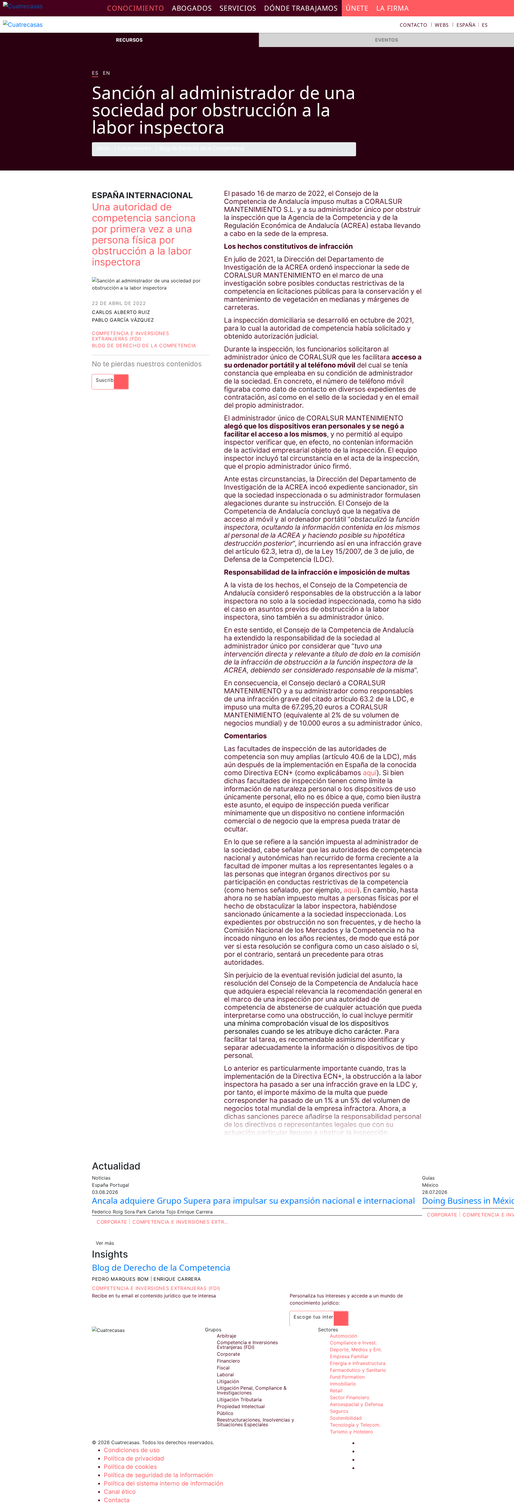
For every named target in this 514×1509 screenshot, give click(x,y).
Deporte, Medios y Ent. (356, 1349)
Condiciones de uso (132, 1450)
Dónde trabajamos (301, 8)
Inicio (103, 148)
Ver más (105, 1243)
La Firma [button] (392, 8)
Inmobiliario (343, 1383)
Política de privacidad (134, 1458)
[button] (472, 25)
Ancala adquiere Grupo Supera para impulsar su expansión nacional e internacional (253, 1200)
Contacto (413, 25)
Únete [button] (357, 8)
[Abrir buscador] (507, 25)
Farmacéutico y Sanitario (358, 1370)
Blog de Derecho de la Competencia (202, 148)
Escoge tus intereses (319, 1317)
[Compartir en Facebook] (381, 156)
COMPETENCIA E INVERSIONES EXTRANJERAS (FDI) (156, 1288)
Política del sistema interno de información (163, 1483)
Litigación (228, 1381)
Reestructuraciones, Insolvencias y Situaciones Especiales (255, 1422)
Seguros (339, 1411)
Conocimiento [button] (135, 8)
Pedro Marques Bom (120, 1279)
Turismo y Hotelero (351, 1431)
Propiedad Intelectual (241, 1406)
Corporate (112, 1222)
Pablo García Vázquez (123, 320)
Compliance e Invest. (353, 1342)
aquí (370, 773)
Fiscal (223, 1367)
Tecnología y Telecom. (355, 1424)
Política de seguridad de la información (158, 1475)
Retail (336, 1390)
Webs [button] (442, 25)
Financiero (228, 1360)
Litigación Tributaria (239, 1399)
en (106, 73)
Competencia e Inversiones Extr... (180, 1222)
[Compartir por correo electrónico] (415, 156)
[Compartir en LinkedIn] (404, 156)
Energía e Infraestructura (358, 1363)
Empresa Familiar (349, 1356)
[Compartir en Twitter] (392, 156)
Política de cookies (130, 1466)
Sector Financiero (349, 1397)
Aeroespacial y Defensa (356, 1404)
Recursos (129, 40)
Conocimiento (134, 148)
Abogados (192, 8)
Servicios (238, 8)
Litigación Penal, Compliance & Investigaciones (251, 1390)
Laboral (225, 1374)
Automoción (343, 1335)
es (95, 73)
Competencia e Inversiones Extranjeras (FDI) (130, 336)
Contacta (116, 1500)
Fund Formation (347, 1376)
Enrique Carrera (177, 1279)
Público (225, 1413)
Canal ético (120, 1491)
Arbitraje (226, 1335)
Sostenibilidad (346, 1418)
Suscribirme (110, 380)
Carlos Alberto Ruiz (121, 312)
